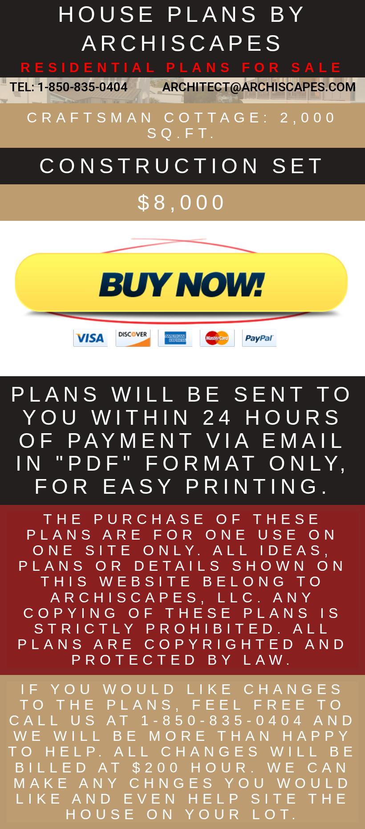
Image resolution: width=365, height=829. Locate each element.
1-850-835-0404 (82, 87)
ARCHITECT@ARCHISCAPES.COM (256, 87)
